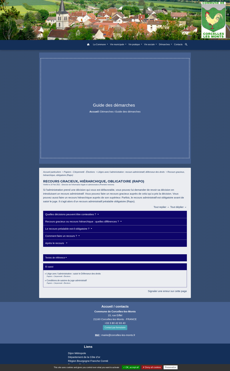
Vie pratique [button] (134, 44)
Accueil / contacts (115, 306)
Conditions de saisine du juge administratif (67, 280)
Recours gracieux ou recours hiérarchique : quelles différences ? (82, 221)
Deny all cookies (153, 367)
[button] (88, 45)
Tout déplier (178, 207)
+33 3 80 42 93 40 (115, 323)
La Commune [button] (99, 44)
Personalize (170, 367)
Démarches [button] (164, 44)
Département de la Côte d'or (84, 357)
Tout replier (162, 207)
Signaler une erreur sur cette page (167, 291)
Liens (88, 346)
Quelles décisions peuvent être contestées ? (71, 214)
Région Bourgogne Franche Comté (88, 361)
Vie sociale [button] (149, 44)
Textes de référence (55, 257)
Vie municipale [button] (117, 44)
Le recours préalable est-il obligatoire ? (67, 228)
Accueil (94, 111)
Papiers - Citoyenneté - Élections (79, 172)
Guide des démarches (128, 111)
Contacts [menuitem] (178, 44)
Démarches (107, 111)
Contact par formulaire (115, 327)
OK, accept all (132, 367)
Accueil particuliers (52, 172)
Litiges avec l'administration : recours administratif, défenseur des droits (131, 172)
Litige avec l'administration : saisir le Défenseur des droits (74, 274)
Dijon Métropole (77, 353)
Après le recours (55, 243)
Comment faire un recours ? (61, 236)
